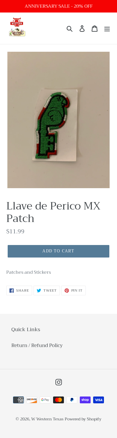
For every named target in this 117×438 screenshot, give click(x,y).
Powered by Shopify (83, 419)
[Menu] (107, 28)
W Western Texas (47, 419)
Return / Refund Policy (37, 345)
